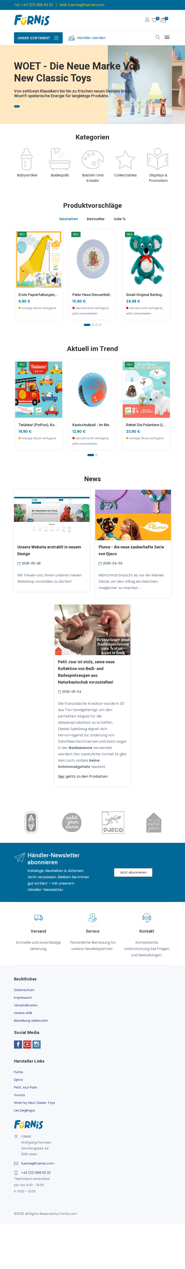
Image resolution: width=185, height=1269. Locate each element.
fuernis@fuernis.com (86, 4)
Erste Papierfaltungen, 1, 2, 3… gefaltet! (51, 295)
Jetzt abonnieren (133, 872)
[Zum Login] (147, 20)
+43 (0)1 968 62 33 (37, 4)
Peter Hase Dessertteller (92, 295)
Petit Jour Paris (25, 1087)
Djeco (18, 1079)
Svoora (19, 1095)
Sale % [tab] (120, 219)
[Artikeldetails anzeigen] (21, 263)
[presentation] (18, 165)
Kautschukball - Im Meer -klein (97, 425)
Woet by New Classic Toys (34, 1102)
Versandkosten (25, 1005)
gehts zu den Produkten (83, 776)
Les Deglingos (24, 1110)
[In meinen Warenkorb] (21, 253)
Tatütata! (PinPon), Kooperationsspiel (49, 425)
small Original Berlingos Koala (151, 295)
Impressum (23, 997)
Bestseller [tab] (96, 219)
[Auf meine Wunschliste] (21, 273)
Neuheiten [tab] (68, 219)
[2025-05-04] (60, 691)
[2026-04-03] (101, 563)
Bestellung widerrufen (31, 1020)
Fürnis (18, 1072)
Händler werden (91, 37)
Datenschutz (24, 990)
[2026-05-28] (19, 563)
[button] (10, 78)
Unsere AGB (23, 1013)
